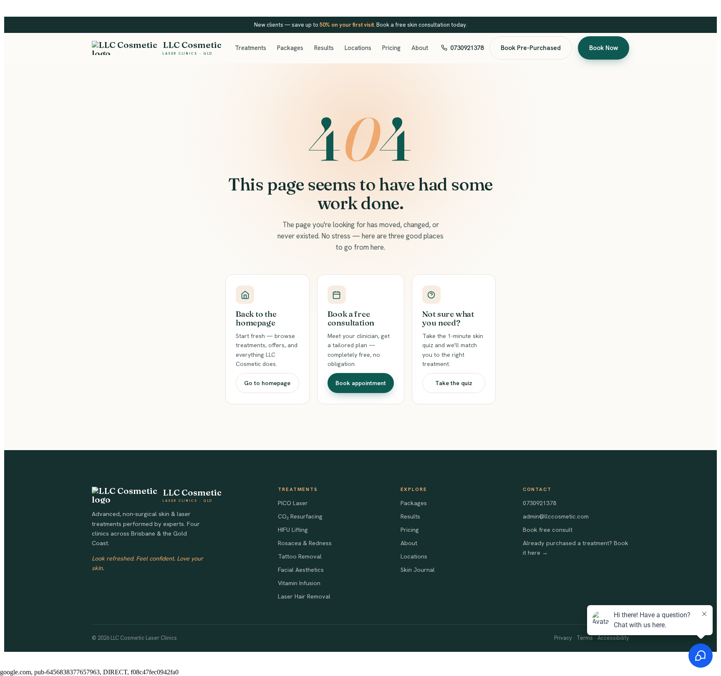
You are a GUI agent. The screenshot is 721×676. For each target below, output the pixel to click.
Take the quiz (453, 383)
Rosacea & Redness (305, 543)
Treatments (250, 48)
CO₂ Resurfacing (300, 516)
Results (324, 48)
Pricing (391, 48)
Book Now (603, 48)
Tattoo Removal (300, 556)
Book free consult (547, 529)
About (419, 48)
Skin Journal (418, 569)
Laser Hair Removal (304, 596)
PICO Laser (293, 503)
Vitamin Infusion (299, 583)
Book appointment (360, 383)
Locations (358, 48)
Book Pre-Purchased (531, 48)
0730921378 (467, 48)
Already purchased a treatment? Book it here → (575, 547)
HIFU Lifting (293, 529)
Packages (290, 48)
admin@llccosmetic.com (556, 516)
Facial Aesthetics (301, 569)
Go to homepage (267, 383)
